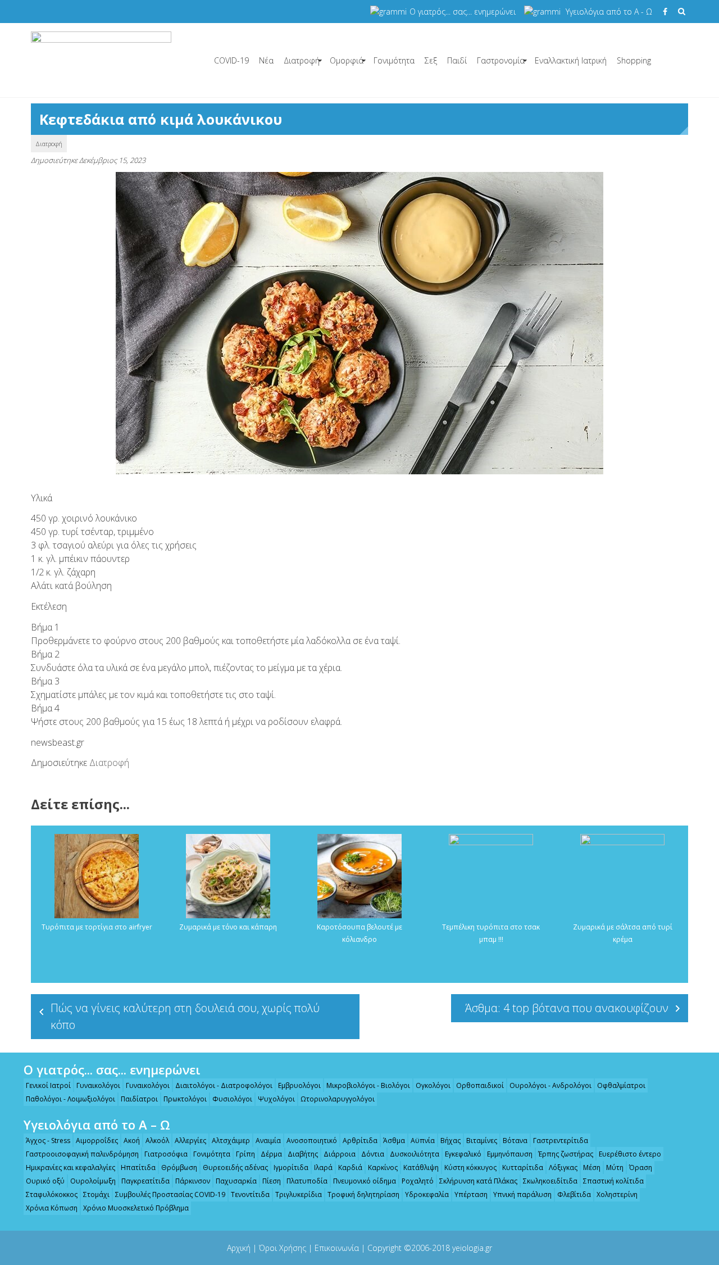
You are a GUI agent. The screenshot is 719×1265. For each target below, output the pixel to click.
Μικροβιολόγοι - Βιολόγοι (368, 1085)
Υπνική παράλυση (522, 1194)
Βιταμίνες (481, 1140)
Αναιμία (268, 1140)
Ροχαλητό (418, 1181)
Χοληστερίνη (617, 1194)
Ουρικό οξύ (45, 1181)
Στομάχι (96, 1194)
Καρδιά (350, 1167)
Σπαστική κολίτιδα (613, 1181)
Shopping (634, 60)
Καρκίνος (383, 1167)
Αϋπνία (423, 1140)
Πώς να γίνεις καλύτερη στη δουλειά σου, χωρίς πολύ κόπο (185, 1016)
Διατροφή (302, 60)
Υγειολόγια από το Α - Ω (609, 11)
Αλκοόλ (157, 1140)
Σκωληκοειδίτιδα (550, 1181)
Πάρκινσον (192, 1181)
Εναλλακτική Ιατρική (571, 60)
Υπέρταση (471, 1194)
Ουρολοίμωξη (93, 1181)
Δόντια (372, 1154)
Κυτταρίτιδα (522, 1167)
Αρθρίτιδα (360, 1140)
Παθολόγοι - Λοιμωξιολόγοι (70, 1099)
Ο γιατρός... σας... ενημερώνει (462, 11)
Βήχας (450, 1140)
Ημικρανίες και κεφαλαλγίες (70, 1167)
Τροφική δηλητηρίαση (363, 1194)
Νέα (266, 60)
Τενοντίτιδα (250, 1194)
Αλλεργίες (190, 1140)
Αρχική (239, 1248)
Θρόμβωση (179, 1167)
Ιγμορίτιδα (291, 1167)
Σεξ (431, 60)
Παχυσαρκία (236, 1181)
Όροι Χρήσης (282, 1248)
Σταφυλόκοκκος (52, 1194)
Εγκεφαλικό (463, 1154)
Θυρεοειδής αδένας (235, 1167)
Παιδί (457, 60)
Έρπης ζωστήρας (565, 1154)
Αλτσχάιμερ (231, 1140)
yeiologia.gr (472, 1248)
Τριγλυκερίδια (298, 1194)
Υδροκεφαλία (427, 1194)
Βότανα (515, 1140)
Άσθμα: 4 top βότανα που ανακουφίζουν (566, 1007)
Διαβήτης (303, 1154)
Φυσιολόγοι (232, 1099)
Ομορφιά (346, 60)
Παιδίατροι (139, 1099)
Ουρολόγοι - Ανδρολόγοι (550, 1085)
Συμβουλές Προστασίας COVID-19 (170, 1194)
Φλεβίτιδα (574, 1194)
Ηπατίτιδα (138, 1167)
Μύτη (615, 1167)
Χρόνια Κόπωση (52, 1208)
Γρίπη (245, 1154)
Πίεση (271, 1181)
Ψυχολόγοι (276, 1099)
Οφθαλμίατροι (621, 1085)
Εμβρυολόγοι (299, 1085)
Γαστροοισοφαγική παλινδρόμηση (82, 1154)
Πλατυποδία (306, 1181)
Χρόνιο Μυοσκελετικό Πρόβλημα (136, 1208)
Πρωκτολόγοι (185, 1099)
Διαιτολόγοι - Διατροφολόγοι (223, 1085)
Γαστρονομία (501, 60)
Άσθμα (394, 1140)
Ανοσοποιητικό (311, 1140)
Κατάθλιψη (421, 1167)
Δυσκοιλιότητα (414, 1154)
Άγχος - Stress (48, 1140)
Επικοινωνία (337, 1248)
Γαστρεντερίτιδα (560, 1140)
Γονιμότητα (394, 60)
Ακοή (132, 1140)
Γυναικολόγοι (98, 1085)
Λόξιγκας (563, 1167)
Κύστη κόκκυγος (470, 1167)
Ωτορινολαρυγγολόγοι (338, 1099)
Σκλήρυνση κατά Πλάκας (478, 1181)
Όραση (640, 1167)
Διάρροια (340, 1154)
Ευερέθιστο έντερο (630, 1154)
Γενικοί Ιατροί (48, 1085)
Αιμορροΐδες (97, 1140)
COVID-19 (231, 60)
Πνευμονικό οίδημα (364, 1181)
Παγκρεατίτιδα (145, 1181)
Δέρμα (271, 1154)
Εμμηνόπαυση (510, 1154)
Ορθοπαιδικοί (480, 1085)
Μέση (591, 1167)
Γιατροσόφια (166, 1154)
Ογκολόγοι (433, 1085)
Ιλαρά (323, 1167)
